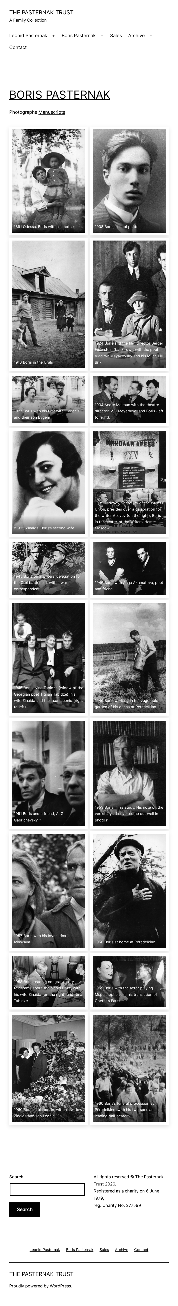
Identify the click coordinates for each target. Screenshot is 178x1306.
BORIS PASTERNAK (59, 94)
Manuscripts (51, 112)
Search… (18, 1176)
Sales (116, 35)
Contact (18, 47)
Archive (136, 35)
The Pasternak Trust (41, 12)
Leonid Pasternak (28, 35)
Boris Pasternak (79, 35)
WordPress (60, 1285)
